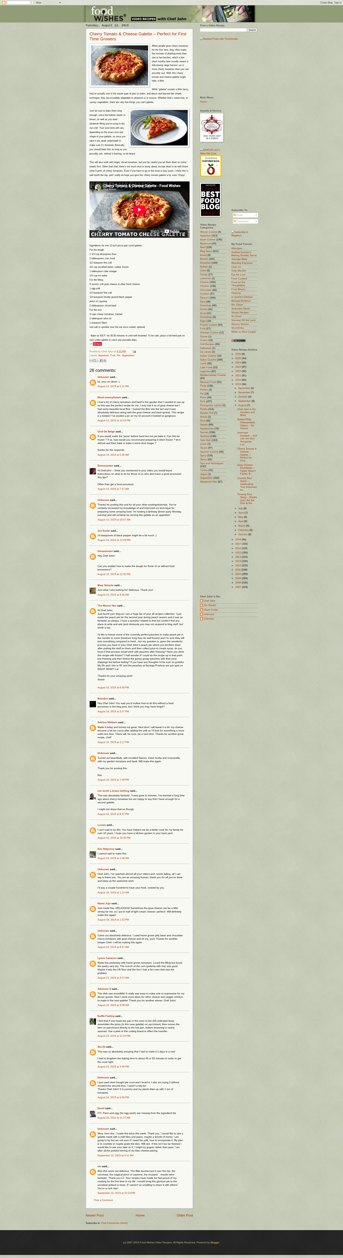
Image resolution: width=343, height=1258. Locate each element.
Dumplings (206, 317)
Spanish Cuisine (209, 451)
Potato (203, 409)
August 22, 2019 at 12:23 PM (114, 1036)
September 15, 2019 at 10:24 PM (116, 1193)
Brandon (103, 698)
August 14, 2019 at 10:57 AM (114, 519)
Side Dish (205, 440)
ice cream (205, 352)
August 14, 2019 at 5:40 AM (113, 454)
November (244, 392)
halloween (206, 348)
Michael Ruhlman (241, 301)
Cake (203, 270)
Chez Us (236, 267)
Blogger (215, 1242)
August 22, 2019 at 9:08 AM (113, 1005)
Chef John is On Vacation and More (246, 412)
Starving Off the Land (243, 320)
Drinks (203, 309)
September (245, 401)
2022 (238, 371)
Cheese (204, 282)
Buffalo (204, 266)
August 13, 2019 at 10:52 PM (114, 420)
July (240, 508)
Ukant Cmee (211, 609)
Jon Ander (104, 530)
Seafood (205, 436)
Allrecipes (236, 248)
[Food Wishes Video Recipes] (244, 235)
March (242, 525)
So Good (236, 316)
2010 (238, 574)
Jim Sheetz (210, 605)
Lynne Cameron (107, 958)
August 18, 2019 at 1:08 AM (113, 858)
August (242, 405)
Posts (239, 215)
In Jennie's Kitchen (242, 297)
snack (203, 444)
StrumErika (237, 328)
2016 (238, 548)
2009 (238, 578)
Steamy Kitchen (240, 324)
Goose (204, 336)
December (244, 388)
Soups (203, 448)
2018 (238, 539)
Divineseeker (105, 465)
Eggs (203, 321)
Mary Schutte (106, 585)
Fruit (112, 355)
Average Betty (239, 259)
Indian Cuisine (208, 355)
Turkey (204, 470)
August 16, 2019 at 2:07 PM (113, 711)
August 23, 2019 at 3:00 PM (113, 1066)
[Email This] (91, 360)
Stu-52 (101, 1046)
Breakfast (205, 263)
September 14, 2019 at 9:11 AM (115, 1155)
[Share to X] (98, 360)
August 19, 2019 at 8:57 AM (113, 947)
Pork (202, 401)
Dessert (204, 297)
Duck (203, 313)
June (241, 512)
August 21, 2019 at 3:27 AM (113, 977)
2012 (238, 565)
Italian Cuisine (208, 359)
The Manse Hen (107, 605)
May (241, 517)
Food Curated (239, 278)
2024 (238, 362)
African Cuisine (208, 232)
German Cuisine (209, 332)
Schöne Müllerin (107, 722)
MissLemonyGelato (109, 397)
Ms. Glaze (237, 304)
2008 (238, 582)
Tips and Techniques (211, 463)
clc (99, 1166)
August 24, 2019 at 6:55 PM (113, 1097)
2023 (238, 367)
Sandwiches (207, 428)
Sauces (204, 432)
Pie (118, 355)
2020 (238, 380)
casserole (205, 278)
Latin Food (206, 367)
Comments (242, 221)
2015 (238, 552)
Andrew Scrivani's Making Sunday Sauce (244, 254)
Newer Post (95, 1215)
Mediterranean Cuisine (213, 375)
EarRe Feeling (106, 1016)
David (101, 1108)
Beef (202, 247)
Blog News (206, 251)
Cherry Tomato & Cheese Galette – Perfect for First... (247, 454)
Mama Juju (104, 903)
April (241, 521)
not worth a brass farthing (113, 791)
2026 (238, 354)
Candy (203, 274)
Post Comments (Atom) (114, 1223)
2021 (238, 375)
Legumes (205, 371)
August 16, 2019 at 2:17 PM (113, 742)
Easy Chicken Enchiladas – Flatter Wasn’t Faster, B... (246, 469)
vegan (203, 474)
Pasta (203, 385)
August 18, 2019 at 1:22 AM (113, 892)
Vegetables (128, 355)
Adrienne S (104, 989)
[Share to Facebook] (101, 360)
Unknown (103, 377)
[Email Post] (134, 351)
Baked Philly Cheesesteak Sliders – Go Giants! (246, 424)
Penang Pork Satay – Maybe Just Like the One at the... (247, 499)
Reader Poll (206, 413)
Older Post (185, 1215)
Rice (202, 420)
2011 (238, 569)
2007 (238, 587)
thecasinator (105, 551)
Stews (203, 459)
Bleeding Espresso (241, 263)
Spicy (203, 455)
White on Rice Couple (243, 331)
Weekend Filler (208, 481)
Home (140, 1215)
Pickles (204, 389)
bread (203, 255)
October (243, 396)
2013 (238, 561)
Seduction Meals (240, 308)
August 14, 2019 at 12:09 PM (114, 540)
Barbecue (205, 243)
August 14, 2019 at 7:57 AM (113, 489)
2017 (238, 543)
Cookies (204, 293)
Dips (202, 301)
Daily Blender (238, 270)
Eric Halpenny (106, 849)
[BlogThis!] (94, 360)
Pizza (203, 397)
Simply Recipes (240, 312)
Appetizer (103, 355)
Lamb (203, 363)
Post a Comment (103, 1200)
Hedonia (236, 293)
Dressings (205, 305)
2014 (238, 557)
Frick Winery (238, 289)
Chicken (204, 286)
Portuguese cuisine (211, 405)
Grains (204, 340)
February (243, 530)
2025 (238, 358)
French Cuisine (208, 325)
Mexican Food (208, 382)
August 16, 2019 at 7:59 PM (113, 779)
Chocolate (206, 290)
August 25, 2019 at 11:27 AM (114, 1117)
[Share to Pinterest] (104, 360)
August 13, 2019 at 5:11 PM (113, 386)
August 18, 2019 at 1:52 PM (113, 919)
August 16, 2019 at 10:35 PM (114, 838)
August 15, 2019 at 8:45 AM (113, 594)
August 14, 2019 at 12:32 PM (114, 574)
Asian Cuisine (207, 239)
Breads (204, 259)
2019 (238, 384)
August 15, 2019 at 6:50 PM (113, 687)
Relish (203, 417)
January (243, 534)
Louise (102, 825)
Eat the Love (238, 274)
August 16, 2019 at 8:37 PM (113, 814)
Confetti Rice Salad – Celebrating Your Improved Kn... (247, 484)
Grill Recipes (207, 344)
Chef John (209, 601)
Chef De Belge (106, 431)
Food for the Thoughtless (238, 284)
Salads (204, 424)
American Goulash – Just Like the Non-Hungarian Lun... (247, 438)
